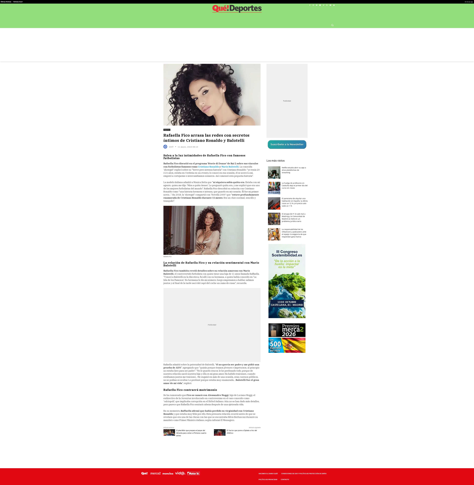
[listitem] (237, 236)
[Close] (279, 203)
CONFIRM (220, 278)
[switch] (267, 242)
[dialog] (237, 242)
